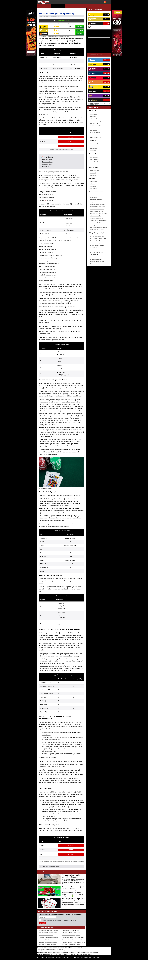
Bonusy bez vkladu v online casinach (97, 206)
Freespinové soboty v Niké (95, 222)
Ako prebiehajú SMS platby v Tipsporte (98, 257)
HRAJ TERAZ (80, 26)
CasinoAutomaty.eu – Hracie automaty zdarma (48, 937)
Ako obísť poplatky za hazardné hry (97, 250)
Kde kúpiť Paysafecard (94, 247)
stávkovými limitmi (47, 751)
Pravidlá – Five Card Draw (95, 137)
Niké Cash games (93, 188)
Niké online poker (93, 181)
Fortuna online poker (94, 157)
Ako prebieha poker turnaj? (95, 121)
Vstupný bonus (93, 175)
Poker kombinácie (93, 114)
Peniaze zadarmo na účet (95, 215)
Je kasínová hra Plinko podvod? (96, 243)
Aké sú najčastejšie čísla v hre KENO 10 (98, 259)
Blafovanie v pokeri (94, 128)
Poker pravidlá (93, 116)
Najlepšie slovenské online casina (97, 195)
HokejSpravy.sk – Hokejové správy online (47, 944)
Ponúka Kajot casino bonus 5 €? (96, 225)
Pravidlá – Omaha (93, 135)
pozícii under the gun (74, 742)
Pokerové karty (47, 160)
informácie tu (60, 949)
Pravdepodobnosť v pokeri (95, 125)
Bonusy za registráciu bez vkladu (97, 208)
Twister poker (92, 164)
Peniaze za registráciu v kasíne (96, 218)
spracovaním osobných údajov (53, 920)
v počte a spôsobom (77, 737)
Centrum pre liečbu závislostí (85, 954)
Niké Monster (92, 184)
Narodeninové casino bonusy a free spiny (98, 220)
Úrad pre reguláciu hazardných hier (62, 954)
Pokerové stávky (47, 162)
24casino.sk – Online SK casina (45, 939)
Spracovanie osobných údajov (73, 957)
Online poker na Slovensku (95, 143)
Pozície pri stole (47, 164)
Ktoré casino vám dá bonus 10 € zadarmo (98, 213)
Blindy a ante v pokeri (94, 123)
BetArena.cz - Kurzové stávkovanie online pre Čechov (73, 939)
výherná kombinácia (58, 339)
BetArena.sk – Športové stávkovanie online (48, 942)
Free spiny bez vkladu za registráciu (97, 204)
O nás (38, 957)
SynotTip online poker (94, 170)
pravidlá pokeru (56, 175)
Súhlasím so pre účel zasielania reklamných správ (59, 920)
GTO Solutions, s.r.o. (98, 957)
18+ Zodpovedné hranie (86, 957)
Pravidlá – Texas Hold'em (95, 132)
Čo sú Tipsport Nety (94, 254)
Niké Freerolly (93, 186)
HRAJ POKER (70, 137)
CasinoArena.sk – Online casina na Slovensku (48, 930)
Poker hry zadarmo (94, 148)
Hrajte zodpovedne (66, 861)
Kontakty (42, 957)
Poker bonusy (93, 150)
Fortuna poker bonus (94, 159)
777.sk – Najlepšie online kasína (46, 935)
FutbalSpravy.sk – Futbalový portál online (70, 930)
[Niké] (31, 55)
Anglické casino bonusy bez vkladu (97, 229)
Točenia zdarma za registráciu (96, 199)
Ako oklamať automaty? (95, 240)
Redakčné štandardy (50, 957)
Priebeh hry (45, 166)
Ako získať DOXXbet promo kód (96, 252)
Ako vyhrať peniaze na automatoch (97, 245)
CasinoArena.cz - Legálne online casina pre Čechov (73, 937)
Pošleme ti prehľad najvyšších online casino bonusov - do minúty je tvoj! (60, 914)
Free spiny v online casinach (96, 202)
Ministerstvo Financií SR (50, 954)
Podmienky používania (60, 957)
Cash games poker (94, 118)
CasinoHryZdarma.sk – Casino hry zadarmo (48, 932)
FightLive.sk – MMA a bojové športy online (71, 932)
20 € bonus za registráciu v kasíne (97, 211)
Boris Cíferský (55, 16)
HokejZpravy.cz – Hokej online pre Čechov (71, 944)
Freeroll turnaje (93, 172)
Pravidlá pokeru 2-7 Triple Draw (73, 899)
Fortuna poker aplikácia (95, 161)
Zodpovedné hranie (75, 954)
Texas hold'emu (43, 240)
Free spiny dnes (93, 197)
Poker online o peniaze (95, 146)
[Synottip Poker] (117, 55)
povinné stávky (46, 735)
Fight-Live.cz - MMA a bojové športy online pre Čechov (73, 942)
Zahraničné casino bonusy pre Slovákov (98, 227)
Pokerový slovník (93, 130)
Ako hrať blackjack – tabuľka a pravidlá (98, 238)
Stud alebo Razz (65, 427)
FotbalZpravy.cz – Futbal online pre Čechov (71, 935)
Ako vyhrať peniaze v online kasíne (97, 236)
